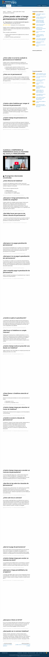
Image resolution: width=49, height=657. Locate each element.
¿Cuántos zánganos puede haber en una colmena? (40, 35)
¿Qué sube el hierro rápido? (40, 83)
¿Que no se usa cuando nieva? (40, 32)
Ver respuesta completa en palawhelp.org (19, 507)
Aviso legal (25, 652)
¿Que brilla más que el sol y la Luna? (41, 77)
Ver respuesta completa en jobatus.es (18, 210)
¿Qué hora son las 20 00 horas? (40, 45)
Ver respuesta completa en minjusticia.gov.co (19, 222)
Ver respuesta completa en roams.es (18, 195)
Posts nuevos (4, 7)
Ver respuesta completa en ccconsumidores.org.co (20, 430)
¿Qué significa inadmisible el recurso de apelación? (41, 39)
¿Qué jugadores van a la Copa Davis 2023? (40, 95)
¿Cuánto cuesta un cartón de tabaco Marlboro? (41, 18)
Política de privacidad (31, 652)
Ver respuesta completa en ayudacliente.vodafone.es (20, 39)
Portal (44, 652)
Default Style (5, 652)
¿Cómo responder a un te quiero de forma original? (41, 74)
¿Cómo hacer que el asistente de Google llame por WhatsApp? (40, 21)
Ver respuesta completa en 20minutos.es (18, 253)
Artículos (9, 11)
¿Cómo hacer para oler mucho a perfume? (40, 25)
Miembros (20, 5)
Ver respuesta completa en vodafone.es (18, 404)
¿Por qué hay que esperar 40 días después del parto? (40, 87)
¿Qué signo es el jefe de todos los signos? (40, 80)
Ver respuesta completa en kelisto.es (18, 278)
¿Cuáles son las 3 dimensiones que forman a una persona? (41, 28)
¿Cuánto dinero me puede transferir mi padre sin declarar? (40, 91)
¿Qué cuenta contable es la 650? (40, 102)
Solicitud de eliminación (7, 39)
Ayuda (37, 652)
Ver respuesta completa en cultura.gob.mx (19, 327)
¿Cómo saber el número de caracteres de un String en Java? (40, 98)
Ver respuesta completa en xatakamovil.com (19, 71)
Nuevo (13, 5)
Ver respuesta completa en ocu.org (17, 353)
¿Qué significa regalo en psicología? (40, 14)
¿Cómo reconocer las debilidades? (40, 42)
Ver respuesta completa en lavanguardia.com (19, 82)
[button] (16, 6)
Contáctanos (20, 652)
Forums (8, 5)
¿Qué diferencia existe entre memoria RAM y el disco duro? (41, 105)
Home (4, 5)
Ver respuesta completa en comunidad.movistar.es (20, 628)
